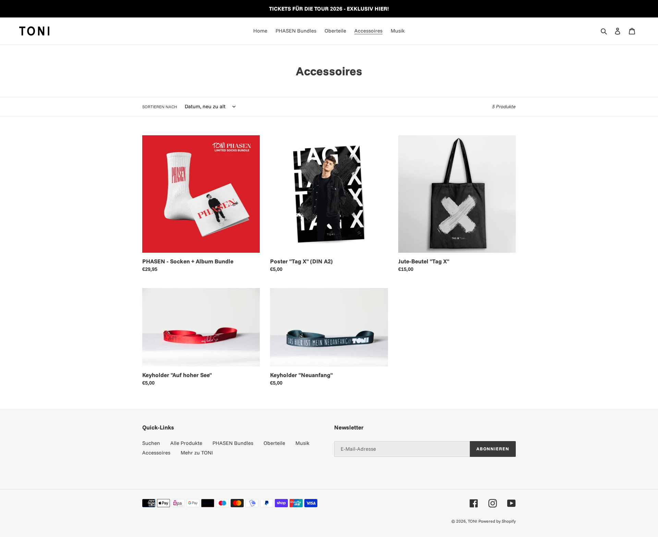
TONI (472, 521)
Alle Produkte (186, 443)
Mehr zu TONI (197, 452)
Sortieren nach (159, 106)
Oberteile (274, 443)
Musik (302, 443)
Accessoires (156, 452)
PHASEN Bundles (232, 443)
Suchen (151, 443)
